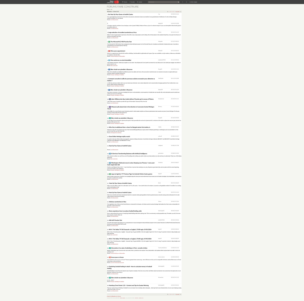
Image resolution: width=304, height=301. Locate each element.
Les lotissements (114, 19)
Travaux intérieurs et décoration (118, 56)
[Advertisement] (190, 29)
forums (125, 2)
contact (140, 2)
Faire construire (114, 65)
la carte (133, 2)
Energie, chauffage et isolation (117, 74)
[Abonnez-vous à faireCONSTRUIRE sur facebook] (183, 2)
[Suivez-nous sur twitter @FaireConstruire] (186, 2)
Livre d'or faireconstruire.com (117, 262)
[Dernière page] (181, 11)
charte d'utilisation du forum (114, 296)
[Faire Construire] (112, 2)
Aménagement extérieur (116, 132)
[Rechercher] (178, 2)
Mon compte (194, 2)
